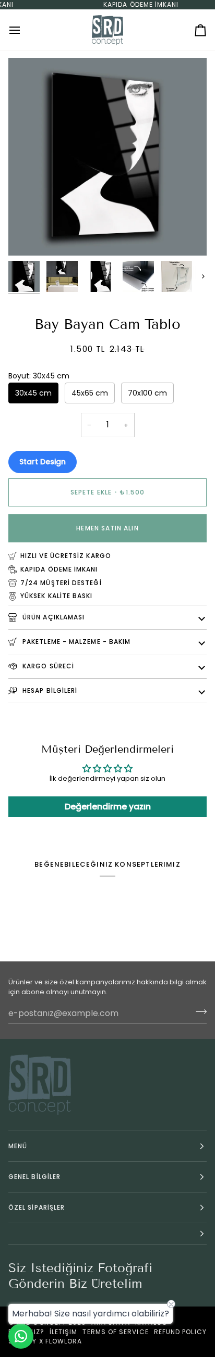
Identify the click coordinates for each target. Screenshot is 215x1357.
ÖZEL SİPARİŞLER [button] (36, 1207)
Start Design (42, 461)
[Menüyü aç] (24, 29)
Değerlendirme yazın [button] (108, 807)
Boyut (38, 375)
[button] (107, 1234)
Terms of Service (115, 1331)
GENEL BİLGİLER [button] (34, 1176)
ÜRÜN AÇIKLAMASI (52, 617)
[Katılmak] (198, 1012)
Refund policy (180, 1331)
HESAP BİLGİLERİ (48, 690)
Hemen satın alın (107, 528)
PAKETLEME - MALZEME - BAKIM (75, 641)
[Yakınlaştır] (28, 236)
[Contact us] (20, 1336)
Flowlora (63, 1341)
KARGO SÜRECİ (47, 666)
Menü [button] (17, 1146)
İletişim (64, 1331)
